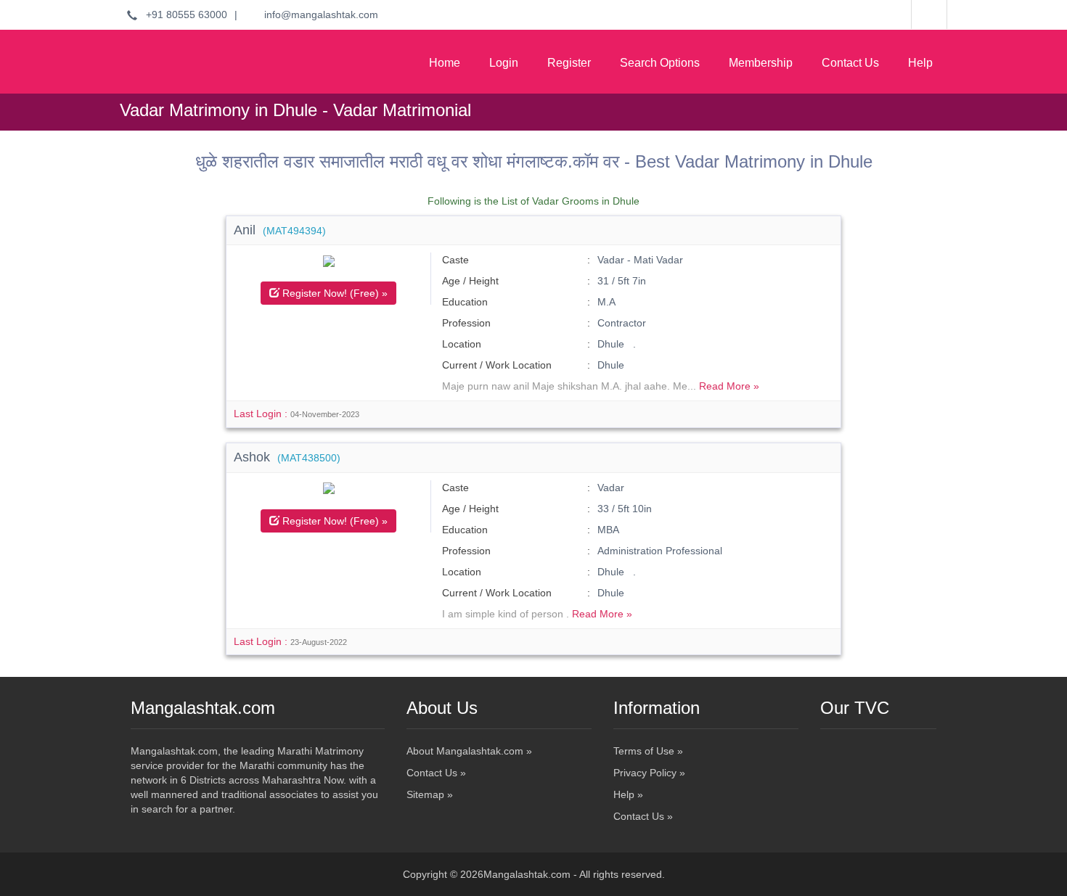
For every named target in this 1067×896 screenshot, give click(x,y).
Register (569, 63)
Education (465, 302)
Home (444, 63)
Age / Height (470, 281)
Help (920, 63)
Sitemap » (429, 794)
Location (461, 344)
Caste (455, 260)
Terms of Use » (648, 751)
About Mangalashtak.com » (469, 751)
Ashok (287, 457)
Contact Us (850, 63)
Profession (466, 323)
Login (503, 63)
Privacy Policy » (649, 772)
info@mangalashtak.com (316, 14)
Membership (761, 63)
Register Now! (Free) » (333, 293)
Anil (280, 230)
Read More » (729, 386)
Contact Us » (436, 772)
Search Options (660, 63)
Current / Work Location (497, 365)
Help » (628, 794)
